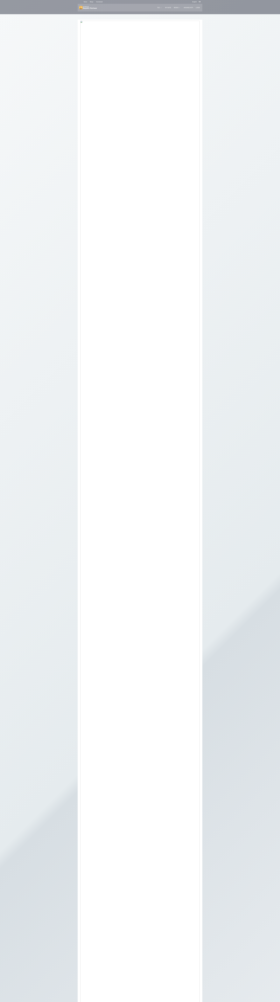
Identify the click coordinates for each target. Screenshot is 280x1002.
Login (198, 7)
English (194, 2)
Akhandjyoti (188, 7)
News (85, 2)
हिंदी (200, 2)
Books (176, 7)
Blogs (91, 2)
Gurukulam (99, 2)
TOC (158, 7)
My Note (168, 7)
